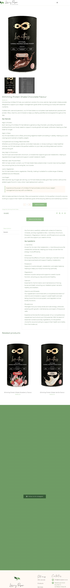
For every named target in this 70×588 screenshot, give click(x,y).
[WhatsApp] (62, 213)
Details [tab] (5, 232)
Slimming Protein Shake (13, 209)
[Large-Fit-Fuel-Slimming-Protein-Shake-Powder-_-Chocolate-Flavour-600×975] (35, 43)
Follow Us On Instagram (35, 496)
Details (23, 365)
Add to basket (39, 204)
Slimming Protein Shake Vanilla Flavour (52, 392)
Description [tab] (7, 228)
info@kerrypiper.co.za (61, 580)
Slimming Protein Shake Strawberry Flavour (18, 392)
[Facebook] (57, 213)
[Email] (65, 213)
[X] (59, 213)
